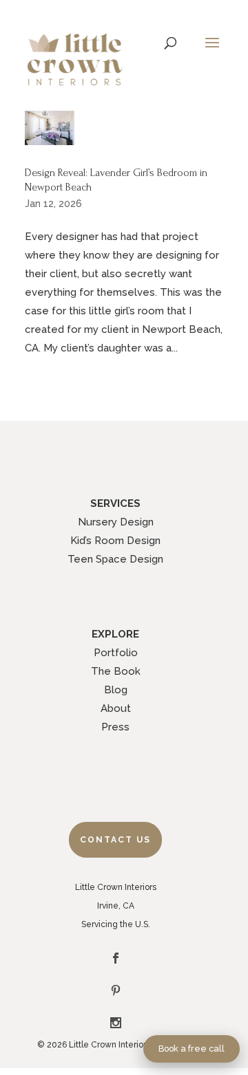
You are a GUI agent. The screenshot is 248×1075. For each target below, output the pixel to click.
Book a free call (191, 1048)
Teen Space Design (115, 559)
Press (115, 727)
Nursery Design (116, 522)
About (116, 708)
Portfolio (116, 653)
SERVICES (115, 503)
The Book (116, 671)
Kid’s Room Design (115, 540)
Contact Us (115, 840)
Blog (115, 690)
